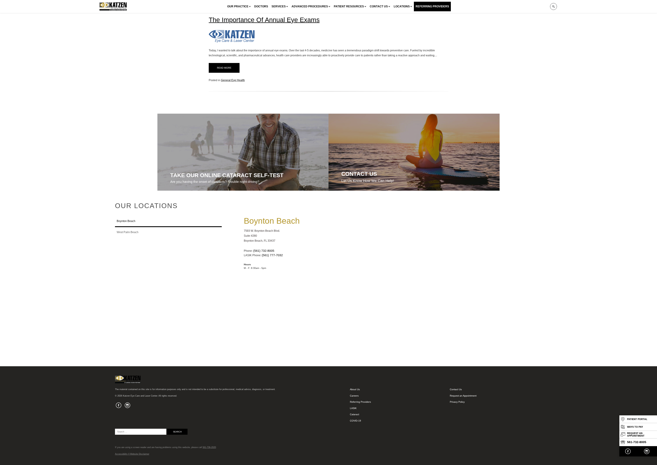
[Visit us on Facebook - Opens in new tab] (628, 451)
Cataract (354, 414)
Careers (354, 395)
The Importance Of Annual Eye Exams (264, 19)
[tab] (168, 221)
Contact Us (379, 6)
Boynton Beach (272, 220)
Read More (224, 67)
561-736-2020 (209, 447)
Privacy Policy (457, 401)
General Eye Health (233, 80)
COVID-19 (355, 420)
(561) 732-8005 (263, 250)
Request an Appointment (463, 395)
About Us (355, 389)
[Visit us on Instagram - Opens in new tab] (646, 451)
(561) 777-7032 (272, 255)
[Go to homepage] (113, 6)
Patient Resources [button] (349, 6)
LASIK (353, 408)
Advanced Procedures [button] (310, 6)
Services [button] (279, 6)
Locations (402, 6)
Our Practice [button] (237, 6)
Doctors (261, 6)
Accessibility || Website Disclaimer (132, 454)
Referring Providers (432, 6)
